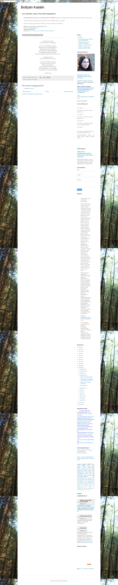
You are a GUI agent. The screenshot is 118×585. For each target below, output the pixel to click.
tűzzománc (80, 475)
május (81, 392)
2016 (80, 351)
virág (87, 484)
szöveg (89, 470)
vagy (78, 95)
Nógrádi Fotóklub (84, 423)
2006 (80, 404)
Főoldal (47, 91)
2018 (80, 347)
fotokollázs (79, 488)
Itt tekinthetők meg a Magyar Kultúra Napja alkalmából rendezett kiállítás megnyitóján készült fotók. (85, 507)
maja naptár (34, 79)
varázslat (89, 475)
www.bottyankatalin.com (33, 28)
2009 (80, 365)
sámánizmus (80, 484)
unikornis (90, 479)
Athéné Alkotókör (81, 426)
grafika (79, 467)
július (81, 390)
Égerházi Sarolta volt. (86, 541)
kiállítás (79, 472)
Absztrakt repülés (88, 485)
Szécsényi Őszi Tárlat (82, 439)
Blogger (65, 580)
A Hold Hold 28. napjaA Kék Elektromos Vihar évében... (87, 379)
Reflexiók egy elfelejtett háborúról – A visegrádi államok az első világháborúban (85, 434)
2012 (80, 359)
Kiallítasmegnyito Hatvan (85, 516)
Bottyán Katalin (32, 7)
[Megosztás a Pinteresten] (49, 77)
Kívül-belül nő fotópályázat (86, 442)
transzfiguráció (91, 481)
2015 (80, 353)
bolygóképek (80, 481)
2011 (80, 361)
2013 (80, 357)
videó (85, 488)
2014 (80, 355)
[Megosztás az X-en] (46, 77)
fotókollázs (80, 470)
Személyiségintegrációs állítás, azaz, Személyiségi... (85, 40)
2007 (80, 402)
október (82, 373)
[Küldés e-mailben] (43, 77)
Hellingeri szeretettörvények (85, 45)
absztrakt (90, 478)
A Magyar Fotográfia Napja (86, 377)
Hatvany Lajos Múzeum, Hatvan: (84, 450)
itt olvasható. (90, 542)
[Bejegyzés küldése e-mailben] (40, 77)
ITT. (78, 511)
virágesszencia (80, 489)
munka (90, 486)
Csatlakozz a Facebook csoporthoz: (85, 80)
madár (83, 479)
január (81, 400)
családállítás (80, 473)
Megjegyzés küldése (29, 88)
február (82, 398)
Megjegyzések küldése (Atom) (35, 94)
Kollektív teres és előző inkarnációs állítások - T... (84, 43)
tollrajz (82, 469)
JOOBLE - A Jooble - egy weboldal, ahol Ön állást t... (84, 47)
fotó (93, 464)
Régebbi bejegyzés (68, 91)
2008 (80, 367)
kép (90, 469)
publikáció (87, 489)
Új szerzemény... (83, 385)
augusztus (82, 388)
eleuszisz (82, 482)
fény (78, 479)
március (82, 396)
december (82, 369)
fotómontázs (29, 79)
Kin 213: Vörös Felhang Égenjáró (85, 383)
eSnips (85, 503)
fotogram (90, 482)
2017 (80, 349)
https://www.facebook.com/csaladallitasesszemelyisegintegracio (41, 30)
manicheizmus (80, 478)
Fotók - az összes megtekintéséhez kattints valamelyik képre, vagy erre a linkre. (85, 458)
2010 (80, 363)
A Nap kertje (88, 472)
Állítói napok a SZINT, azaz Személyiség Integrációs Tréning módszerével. (84, 76)
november (82, 371)
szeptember (83, 375)
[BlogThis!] (45, 77)
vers (90, 473)
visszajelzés (90, 488)
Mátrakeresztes (80, 486)
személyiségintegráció (82, 476)
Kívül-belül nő (83, 528)
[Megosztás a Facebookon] (48, 77)
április (81, 394)
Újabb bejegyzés (26, 91)
